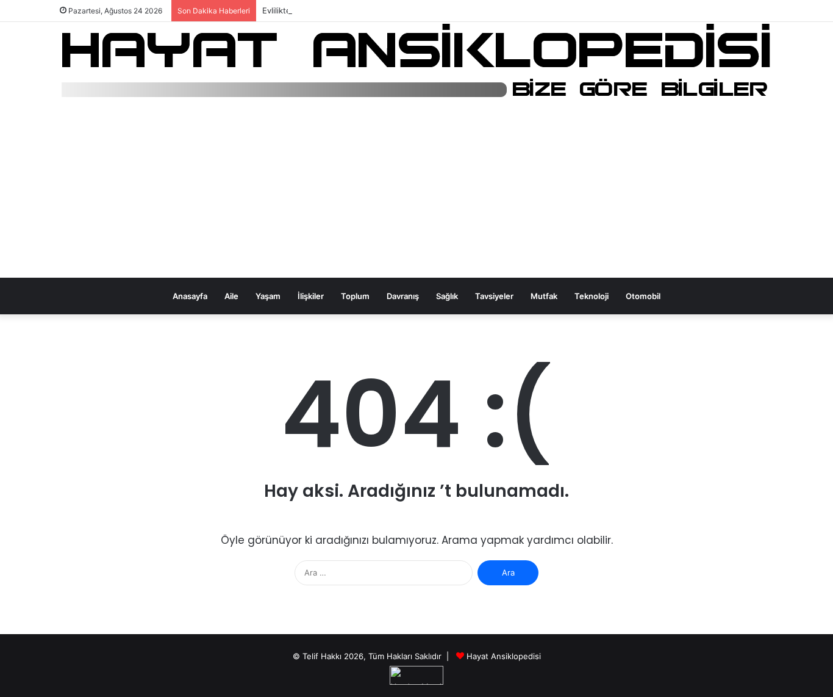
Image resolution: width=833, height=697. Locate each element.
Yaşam (268, 296)
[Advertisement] (416, 191)
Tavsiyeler (494, 296)
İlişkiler (311, 296)
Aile (231, 296)
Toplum (355, 296)
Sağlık (447, 296)
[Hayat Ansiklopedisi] (417, 61)
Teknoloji (591, 296)
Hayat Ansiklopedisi (504, 656)
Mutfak (544, 296)
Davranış (403, 296)
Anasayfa (190, 296)
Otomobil (643, 296)
